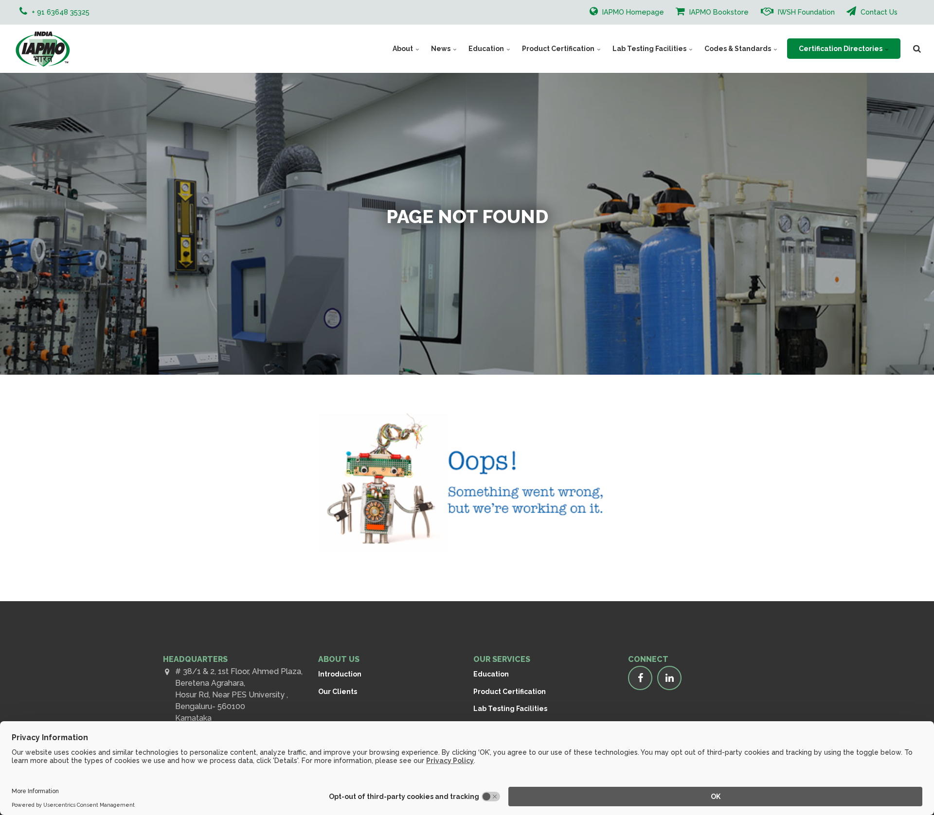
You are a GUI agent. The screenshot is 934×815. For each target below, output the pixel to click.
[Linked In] (669, 678)
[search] (917, 48)
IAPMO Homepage (632, 12)
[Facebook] (640, 678)
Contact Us (878, 12)
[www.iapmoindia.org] (42, 48)
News (441, 48)
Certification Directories (841, 48)
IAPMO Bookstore (718, 12)
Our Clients (337, 691)
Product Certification (559, 48)
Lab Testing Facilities (650, 48)
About (403, 48)
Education (486, 48)
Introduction (339, 674)
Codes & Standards (738, 48)
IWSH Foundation (805, 12)
